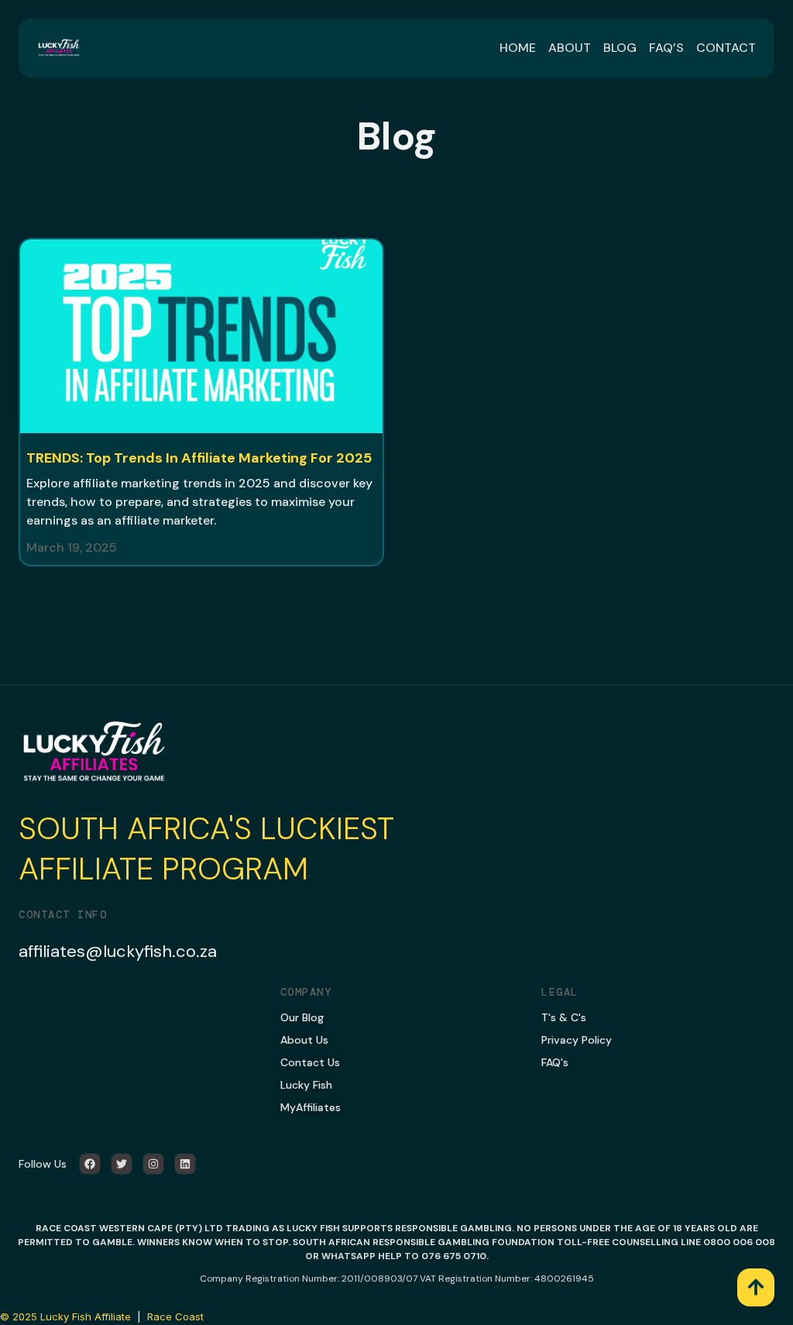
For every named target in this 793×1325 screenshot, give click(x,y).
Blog (620, 48)
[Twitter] (121, 1164)
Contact (726, 48)
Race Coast (175, 1316)
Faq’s (666, 48)
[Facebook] (90, 1164)
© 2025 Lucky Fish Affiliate (65, 1316)
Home (517, 48)
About (569, 48)
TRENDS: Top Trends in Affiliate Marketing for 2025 (199, 458)
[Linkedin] (185, 1164)
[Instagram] (153, 1164)
